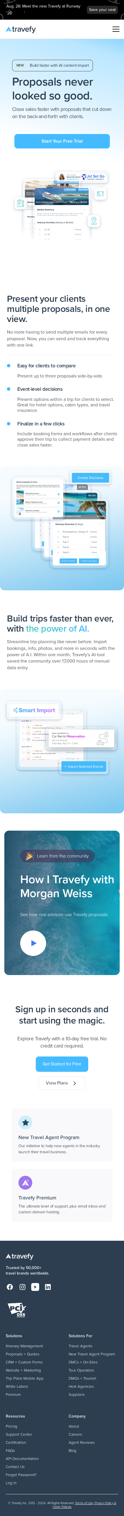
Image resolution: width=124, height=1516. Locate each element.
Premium (13, 1394)
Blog (72, 1450)
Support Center (19, 1434)
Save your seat (102, 10)
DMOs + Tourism (82, 1378)
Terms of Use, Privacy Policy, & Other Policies (84, 1505)
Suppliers (76, 1394)
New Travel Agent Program (92, 1354)
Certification (16, 1442)
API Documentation (22, 1458)
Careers (75, 1434)
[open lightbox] (33, 943)
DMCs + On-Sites (83, 1362)
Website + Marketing (23, 1370)
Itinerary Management (24, 1346)
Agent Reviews (82, 1442)
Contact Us (15, 1467)
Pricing (11, 1426)
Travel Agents (80, 1346)
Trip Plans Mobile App (25, 1378)
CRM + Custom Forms (24, 1362)
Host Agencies (81, 1386)
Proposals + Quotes (22, 1354)
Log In (11, 1483)
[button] (114, 29)
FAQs (10, 1450)
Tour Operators (81, 1370)
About (74, 1426)
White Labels (17, 1386)
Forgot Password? (21, 1475)
